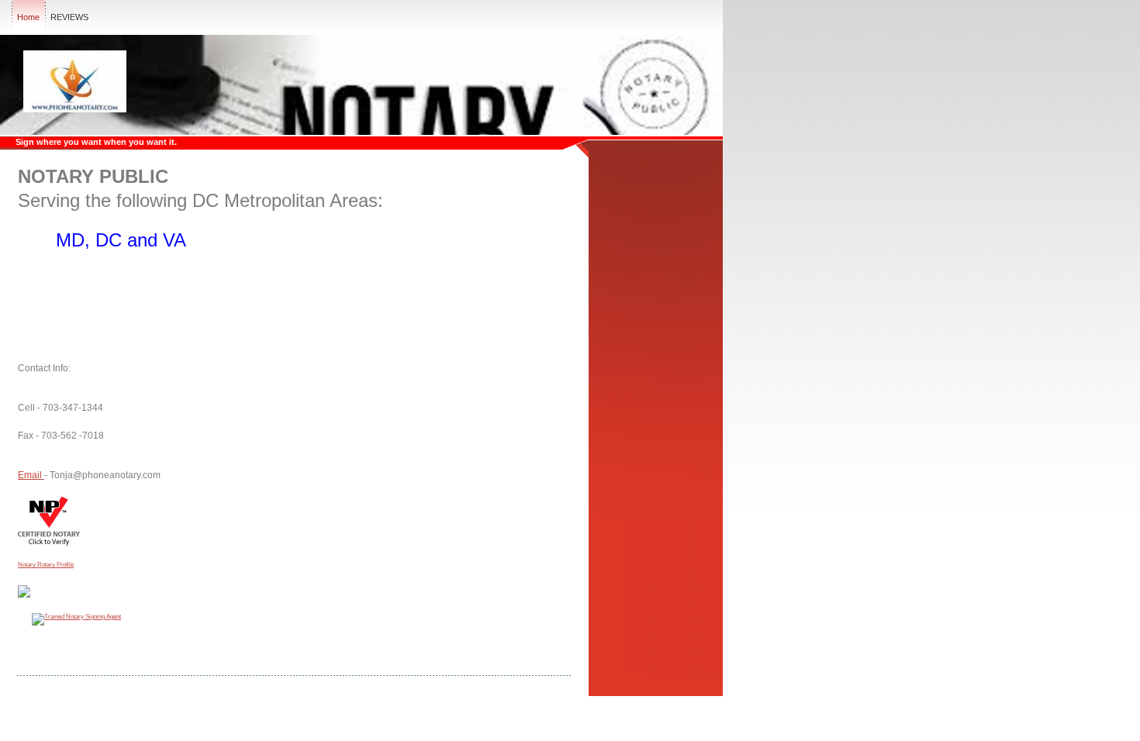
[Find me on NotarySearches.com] (24, 594)
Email (31, 475)
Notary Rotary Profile (46, 564)
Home (28, 17)
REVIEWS (69, 17)
